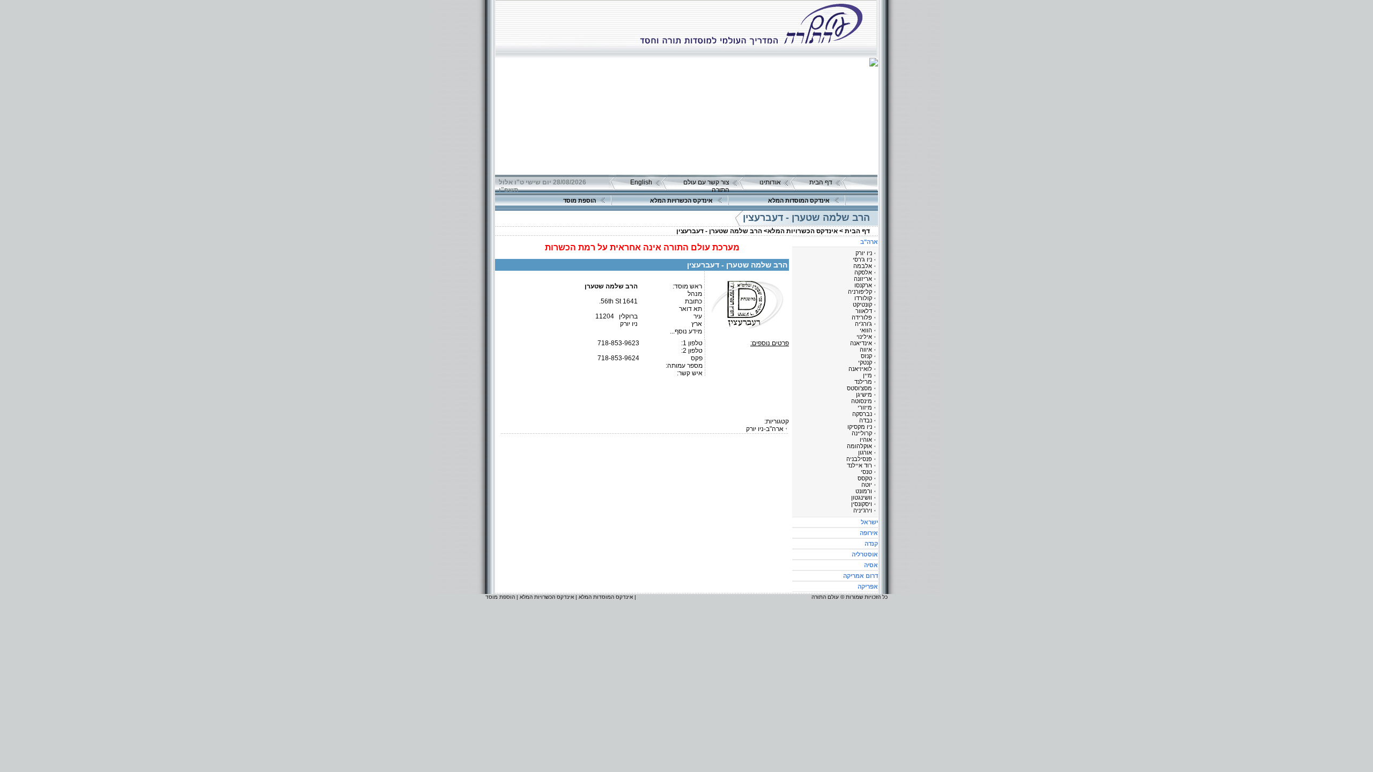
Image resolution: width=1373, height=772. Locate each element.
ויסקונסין (861, 504)
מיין (867, 375)
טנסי (866, 472)
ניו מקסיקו (859, 427)
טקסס (865, 478)
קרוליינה (862, 433)
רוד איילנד (859, 465)
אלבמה (862, 266)
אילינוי (864, 336)
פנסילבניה (859, 459)
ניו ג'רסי (862, 259)
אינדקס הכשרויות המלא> (801, 231)
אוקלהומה (859, 446)
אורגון (865, 452)
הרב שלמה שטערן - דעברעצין (719, 231)
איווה (866, 349)
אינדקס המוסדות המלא (799, 200)
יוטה (866, 484)
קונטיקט (862, 304)
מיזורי (865, 407)
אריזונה (863, 279)
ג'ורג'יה (863, 324)
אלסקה (863, 272)
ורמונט (863, 491)
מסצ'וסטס (859, 388)
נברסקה (862, 414)
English (641, 182)
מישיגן (864, 394)
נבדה (865, 420)
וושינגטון (861, 497)
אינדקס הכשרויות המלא (681, 200)
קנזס (866, 356)
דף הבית (820, 182)
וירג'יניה (862, 510)
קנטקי (865, 362)
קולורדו (863, 298)
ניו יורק (863, 253)
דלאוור (863, 311)
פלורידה (862, 317)
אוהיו (866, 439)
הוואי (866, 330)
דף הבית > (854, 231)
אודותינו (770, 182)
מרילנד (863, 381)
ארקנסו (863, 285)
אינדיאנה (861, 343)
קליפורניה (860, 291)
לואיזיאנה (860, 369)
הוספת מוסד (579, 200)
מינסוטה (861, 401)
